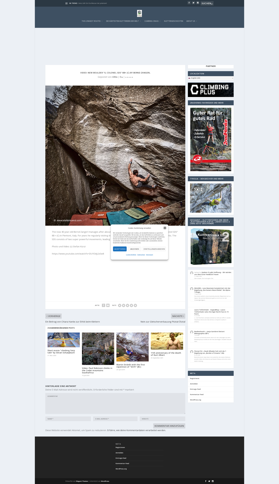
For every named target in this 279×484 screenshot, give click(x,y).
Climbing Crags (151, 21)
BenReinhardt (199, 331)
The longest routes (91, 21)
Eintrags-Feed (195, 389)
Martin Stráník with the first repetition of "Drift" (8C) (130, 365)
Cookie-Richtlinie (131, 254)
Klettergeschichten (173, 21)
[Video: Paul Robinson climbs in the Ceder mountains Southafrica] (98, 349)
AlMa (114, 76)
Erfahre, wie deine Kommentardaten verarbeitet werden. (136, 430)
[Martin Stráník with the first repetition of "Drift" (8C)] (132, 347)
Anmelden (194, 384)
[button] (165, 228)
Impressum (149, 254)
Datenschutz (141, 254)
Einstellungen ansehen (154, 249)
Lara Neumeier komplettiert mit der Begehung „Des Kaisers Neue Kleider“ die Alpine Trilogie (212, 290)
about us (190, 21)
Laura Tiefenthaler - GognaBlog (206, 310)
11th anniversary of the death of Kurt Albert (166, 354)
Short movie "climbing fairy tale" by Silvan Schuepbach (61, 351)
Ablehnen (134, 249)
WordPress (105, 481)
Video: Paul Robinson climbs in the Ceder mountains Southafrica (97, 370)
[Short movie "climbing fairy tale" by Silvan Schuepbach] (64, 340)
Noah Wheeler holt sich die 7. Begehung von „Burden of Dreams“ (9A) (210, 352)
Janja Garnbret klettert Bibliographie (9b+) (209, 332)
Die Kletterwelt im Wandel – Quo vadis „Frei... (94, 3)
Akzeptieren (119, 249)
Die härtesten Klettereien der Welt (122, 21)
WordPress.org (195, 400)
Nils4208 (197, 288)
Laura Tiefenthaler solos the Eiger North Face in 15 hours (211, 312)
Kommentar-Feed (196, 394)
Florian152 (198, 351)
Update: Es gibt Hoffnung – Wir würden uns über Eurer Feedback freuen (212, 273)
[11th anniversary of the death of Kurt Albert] (167, 341)
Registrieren (194, 378)
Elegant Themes (82, 481)
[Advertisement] (139, 44)
